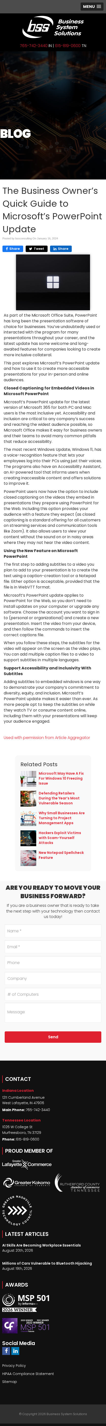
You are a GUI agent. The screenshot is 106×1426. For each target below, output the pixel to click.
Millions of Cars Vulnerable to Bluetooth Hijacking (47, 1263)
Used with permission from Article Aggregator (47, 737)
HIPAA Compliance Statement (28, 1373)
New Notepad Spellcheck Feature (61, 855)
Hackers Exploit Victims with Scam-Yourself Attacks (60, 837)
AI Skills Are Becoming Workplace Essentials (41, 1245)
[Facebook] (6, 1351)
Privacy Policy (14, 1365)
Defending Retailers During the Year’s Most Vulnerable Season (59, 798)
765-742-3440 (34, 46)
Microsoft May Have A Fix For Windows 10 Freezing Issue (61, 778)
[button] (92, 6)
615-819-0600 (68, 46)
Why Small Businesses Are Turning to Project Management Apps (62, 818)
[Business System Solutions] (53, 27)
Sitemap (9, 1381)
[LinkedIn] (15, 1351)
